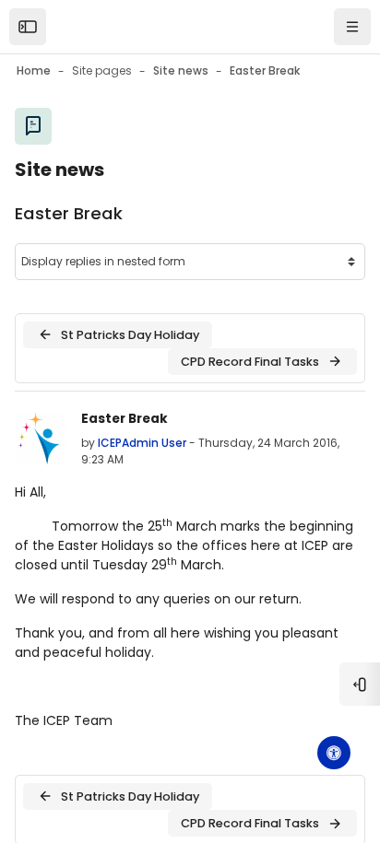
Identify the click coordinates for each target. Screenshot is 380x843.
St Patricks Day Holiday (130, 335)
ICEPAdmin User (142, 443)
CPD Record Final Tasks (250, 361)
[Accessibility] (333, 752)
